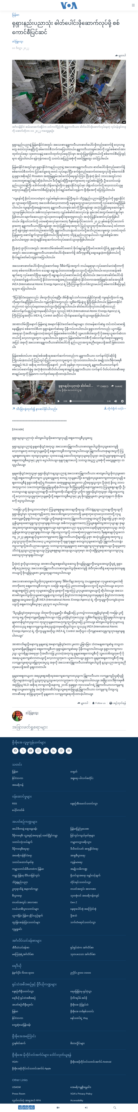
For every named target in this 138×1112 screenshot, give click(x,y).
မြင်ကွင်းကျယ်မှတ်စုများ (82, 835)
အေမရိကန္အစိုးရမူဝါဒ (80, 1087)
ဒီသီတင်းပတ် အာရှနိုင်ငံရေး (84, 848)
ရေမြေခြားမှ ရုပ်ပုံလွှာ (81, 991)
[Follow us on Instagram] (38, 751)
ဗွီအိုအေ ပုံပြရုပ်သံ (79, 1004)
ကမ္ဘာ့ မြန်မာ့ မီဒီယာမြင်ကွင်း (26, 875)
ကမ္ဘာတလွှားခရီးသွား (80, 842)
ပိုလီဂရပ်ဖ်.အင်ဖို (78, 998)
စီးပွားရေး (17, 895)
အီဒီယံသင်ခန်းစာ (20, 947)
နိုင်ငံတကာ (17, 778)
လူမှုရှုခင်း (17, 929)
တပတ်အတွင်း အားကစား (25, 902)
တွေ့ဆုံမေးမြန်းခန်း (21, 1024)
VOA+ (15, 1062)
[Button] (120, 55)
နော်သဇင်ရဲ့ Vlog (79, 1018)
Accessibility (76, 1100)
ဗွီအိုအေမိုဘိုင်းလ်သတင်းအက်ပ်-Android (90, 1062)
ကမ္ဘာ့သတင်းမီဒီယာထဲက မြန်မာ (28, 869)
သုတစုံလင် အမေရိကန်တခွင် (84, 895)
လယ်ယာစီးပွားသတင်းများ (25, 909)
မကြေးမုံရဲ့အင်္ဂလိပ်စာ (23, 954)
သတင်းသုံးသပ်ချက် (22, 842)
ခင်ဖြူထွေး (17, 41)
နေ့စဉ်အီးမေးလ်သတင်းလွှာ (84, 803)
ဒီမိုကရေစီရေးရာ (20, 848)
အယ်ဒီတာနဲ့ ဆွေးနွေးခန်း (24, 828)
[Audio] (86, 1108)
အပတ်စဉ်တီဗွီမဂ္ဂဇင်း (22, 1004)
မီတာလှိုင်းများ (77, 1043)
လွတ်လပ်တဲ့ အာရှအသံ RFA (26, 1100)
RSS (14, 803)
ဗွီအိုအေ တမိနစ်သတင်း (82, 1011)
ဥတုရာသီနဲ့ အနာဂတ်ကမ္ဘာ (25, 889)
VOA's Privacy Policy (81, 1094)
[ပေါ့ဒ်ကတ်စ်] (61, 751)
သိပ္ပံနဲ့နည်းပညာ (20, 882)
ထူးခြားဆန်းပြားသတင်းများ (26, 922)
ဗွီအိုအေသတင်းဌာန (71, 390)
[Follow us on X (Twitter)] (23, 751)
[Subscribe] (69, 751)
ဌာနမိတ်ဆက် (19, 1043)
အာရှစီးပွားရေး (77, 855)
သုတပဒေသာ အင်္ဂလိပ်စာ (82, 954)
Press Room (18, 1094)
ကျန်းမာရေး (76, 862)
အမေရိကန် (17, 785)
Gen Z (73, 902)
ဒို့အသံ (73, 915)
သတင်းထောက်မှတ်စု (22, 862)
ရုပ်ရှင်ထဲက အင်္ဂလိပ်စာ (82, 947)
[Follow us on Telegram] (46, 751)
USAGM (16, 1087)
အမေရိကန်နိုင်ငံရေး (22, 855)
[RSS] (53, 751)
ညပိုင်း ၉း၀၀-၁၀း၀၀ (80, 973)
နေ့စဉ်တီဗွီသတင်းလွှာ (23, 991)
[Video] (58, 1108)
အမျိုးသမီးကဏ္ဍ (78, 869)
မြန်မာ (15, 14)
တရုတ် (73, 771)
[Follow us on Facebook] (15, 751)
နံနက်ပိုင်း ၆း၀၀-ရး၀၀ (23, 973)
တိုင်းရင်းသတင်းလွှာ (80, 882)
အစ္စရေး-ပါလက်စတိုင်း (81, 778)
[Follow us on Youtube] (30, 751)
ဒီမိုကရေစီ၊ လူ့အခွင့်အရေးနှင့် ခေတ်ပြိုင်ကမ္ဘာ (35, 835)
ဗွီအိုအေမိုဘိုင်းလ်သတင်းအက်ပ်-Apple (31, 1068)
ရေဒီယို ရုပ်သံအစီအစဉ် (24, 998)
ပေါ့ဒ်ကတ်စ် (18, 810)
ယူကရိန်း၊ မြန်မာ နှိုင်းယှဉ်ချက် (27, 915)
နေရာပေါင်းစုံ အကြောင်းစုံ (83, 909)
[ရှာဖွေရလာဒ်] (115, 1108)
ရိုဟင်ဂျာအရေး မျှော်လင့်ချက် (85, 875)
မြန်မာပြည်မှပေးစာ (79, 828)
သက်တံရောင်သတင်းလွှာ (83, 922)
